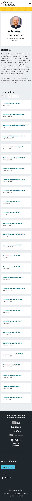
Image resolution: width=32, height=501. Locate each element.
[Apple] (8, 478)
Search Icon (27, 3)
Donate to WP (8, 467)
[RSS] (10, 478)
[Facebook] (2, 478)
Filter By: (3, 96)
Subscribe (7, 494)
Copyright (17, 494)
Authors (25, 494)
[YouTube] (5, 478)
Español (11, 496)
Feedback (20, 496)
